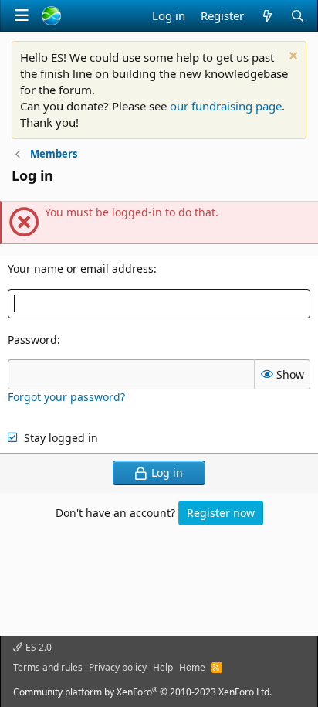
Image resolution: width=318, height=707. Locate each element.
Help (163, 667)
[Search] (297, 16)
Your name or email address (81, 268)
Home (192, 667)
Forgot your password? (66, 396)
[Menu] (21, 15)
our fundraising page (226, 106)
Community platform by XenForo (142, 692)
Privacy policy (118, 667)
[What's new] (267, 16)
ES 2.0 (37, 647)
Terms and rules (48, 667)
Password (32, 339)
